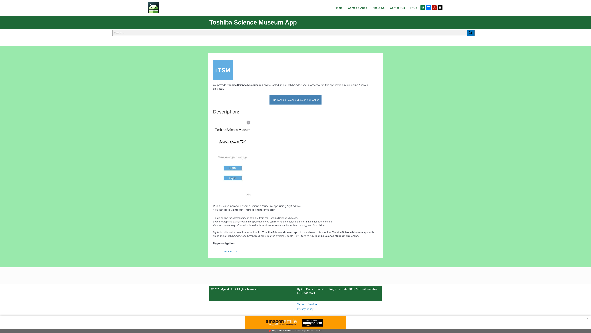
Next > (233, 251)
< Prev (225, 251)
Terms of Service (307, 304)
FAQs (413, 7)
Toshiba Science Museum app (253, 22)
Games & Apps (357, 7)
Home (338, 7)
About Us (378, 7)
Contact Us (397, 7)
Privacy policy (305, 308)
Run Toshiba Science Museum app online (295, 99)
